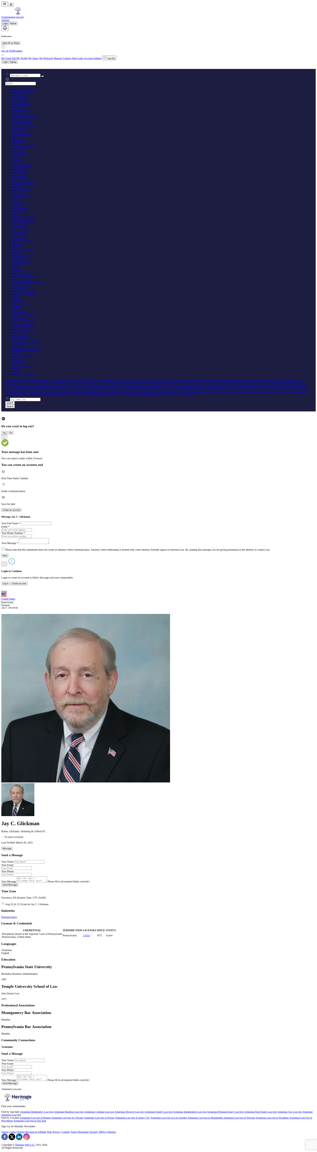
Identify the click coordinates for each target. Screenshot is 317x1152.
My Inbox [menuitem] (33, 58)
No (11, 433)
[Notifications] (5, 28)
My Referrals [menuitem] (46, 58)
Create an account (11, 510)
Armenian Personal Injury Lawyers (225, 1111)
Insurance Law (19, 258)
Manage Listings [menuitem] (62, 58)
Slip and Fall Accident (23, 329)
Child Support (19, 211)
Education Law (20, 193)
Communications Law (23, 125)
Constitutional (19, 151)
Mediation (17, 309)
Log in (5, 583)
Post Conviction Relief (23, 181)
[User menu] (2, 54)
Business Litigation (22, 122)
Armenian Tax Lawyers (289, 1111)
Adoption (17, 202)
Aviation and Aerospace (24, 116)
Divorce (16, 214)
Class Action (18, 303)
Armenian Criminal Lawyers (99, 1111)
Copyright (17, 264)
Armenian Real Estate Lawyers (260, 1111)
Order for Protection (22, 217)
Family (15, 199)
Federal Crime (19, 175)
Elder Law (17, 359)
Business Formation (22, 119)
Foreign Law (18, 225)
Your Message (8, 881)
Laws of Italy (19, 234)
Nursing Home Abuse (23, 323)
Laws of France (20, 231)
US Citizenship (20, 255)
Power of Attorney (21, 365)
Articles (5, 20)
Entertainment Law (22, 130)
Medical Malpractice (22, 320)
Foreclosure (18, 344)
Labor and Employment (24, 276)
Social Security (20, 288)
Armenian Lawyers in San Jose (30, 1120)
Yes (4, 433)
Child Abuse (18, 205)
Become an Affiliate (35, 1132)
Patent (15, 267)
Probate (16, 368)
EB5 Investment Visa (23, 249)
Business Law (19, 107)
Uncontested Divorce (23, 222)
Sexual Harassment (22, 285)
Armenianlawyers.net (12, 17)
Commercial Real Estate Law (27, 341)
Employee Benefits (22, 279)
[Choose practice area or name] (42, 76)
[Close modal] (4, 437)
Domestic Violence (22, 166)
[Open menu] (4, 4)
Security (93, 1132)
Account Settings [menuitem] (93, 58)
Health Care (18, 136)
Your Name (7, 861)
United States (8, 598)
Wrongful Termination (23, 294)
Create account (19, 583)
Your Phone (7, 871)
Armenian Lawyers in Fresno (99, 1117)
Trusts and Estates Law (24, 356)
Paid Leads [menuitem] (77, 58)
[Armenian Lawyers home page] (17, 14)
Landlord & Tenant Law (24, 347)
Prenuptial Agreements (23, 219)
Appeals (16, 300)
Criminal (16, 160)
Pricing (21, 1132)
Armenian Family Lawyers (158, 1111)
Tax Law (16, 353)
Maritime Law (19, 142)
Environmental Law (22, 133)
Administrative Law (22, 240)
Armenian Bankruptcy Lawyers (36, 1111)
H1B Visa (17, 252)
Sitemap (111, 1132)
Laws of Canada (20, 228)
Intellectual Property (22, 261)
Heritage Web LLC (25, 1144)
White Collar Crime (22, 190)
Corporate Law (20, 127)
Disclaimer (83, 1132)
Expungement (19, 172)
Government (18, 237)
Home (4, 591)
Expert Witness (20, 196)
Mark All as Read (11, 43)
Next (5, 555)
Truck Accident (20, 332)
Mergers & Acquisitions (24, 145)
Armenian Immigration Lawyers (189, 1111)
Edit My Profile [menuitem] (19, 58)
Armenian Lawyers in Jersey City (132, 1117)
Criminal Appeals (21, 163)
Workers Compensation (24, 291)
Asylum (16, 246)
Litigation (17, 306)
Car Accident (19, 317)
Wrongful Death (20, 335)
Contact (13, 1132)
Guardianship (19, 362)
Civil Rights (18, 148)
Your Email (7, 865)
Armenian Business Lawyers (69, 1111)
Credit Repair (19, 95)
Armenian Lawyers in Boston (35, 1117)
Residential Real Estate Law (26, 350)
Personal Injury (20, 312)
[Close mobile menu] (11, 5)
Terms (73, 1132)
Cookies (65, 1132)
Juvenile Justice (20, 178)
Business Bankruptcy (23, 92)
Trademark (17, 270)
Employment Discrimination (26, 282)
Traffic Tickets (19, 187)
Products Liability (21, 326)
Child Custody (19, 208)
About (4, 1132)
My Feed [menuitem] (6, 58)
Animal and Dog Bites (23, 314)
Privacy (16, 157)
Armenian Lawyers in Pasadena (272, 1117)
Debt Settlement (20, 101)
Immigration (18, 243)
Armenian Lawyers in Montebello (205, 1117)
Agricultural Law (21, 113)
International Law (21, 273)
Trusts (15, 371)
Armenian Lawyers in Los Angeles (168, 1117)
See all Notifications (11, 50)
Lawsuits (16, 297)
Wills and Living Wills (23, 374)
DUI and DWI (19, 169)
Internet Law (18, 139)
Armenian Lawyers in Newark (239, 1117)
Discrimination (19, 154)
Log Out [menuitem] (111, 58)
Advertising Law (21, 110)
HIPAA (103, 1132)
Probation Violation (22, 184)
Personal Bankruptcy (23, 104)
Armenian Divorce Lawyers (129, 1111)
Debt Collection (20, 98)
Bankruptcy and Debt (23, 89)
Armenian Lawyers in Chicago (67, 1117)
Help (49, 1132)
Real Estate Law (20, 338)
